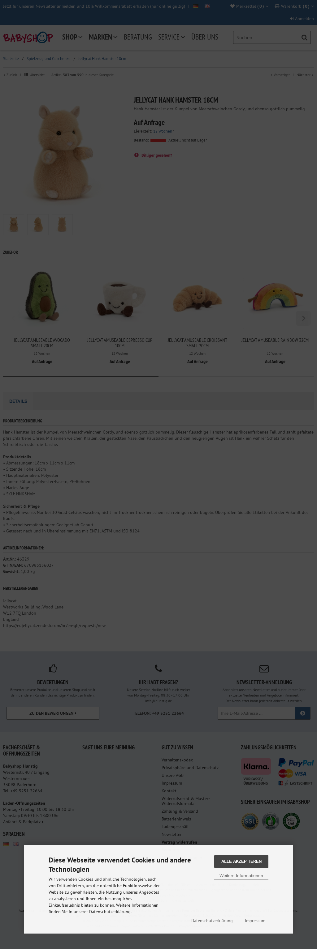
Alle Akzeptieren (241, 861)
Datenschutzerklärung (212, 920)
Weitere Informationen (241, 875)
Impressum (255, 920)
